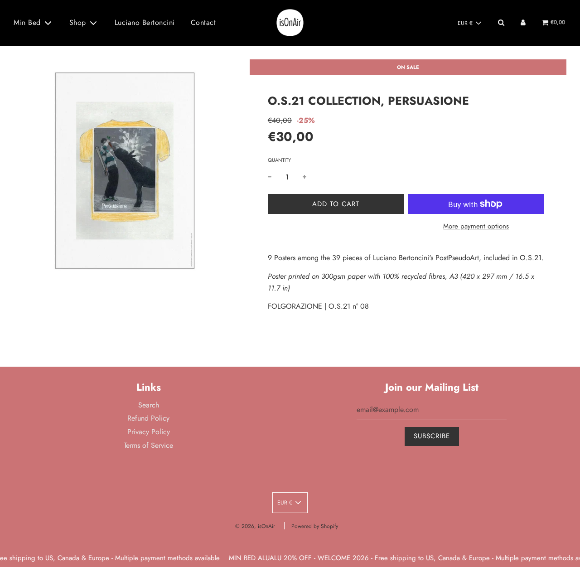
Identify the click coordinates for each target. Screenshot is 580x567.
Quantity (279, 160)
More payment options (476, 226)
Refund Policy (148, 418)
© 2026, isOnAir (255, 526)
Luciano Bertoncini (145, 22)
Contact (203, 22)
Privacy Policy (148, 431)
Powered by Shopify (314, 526)
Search (148, 405)
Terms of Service (148, 445)
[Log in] (523, 22)
